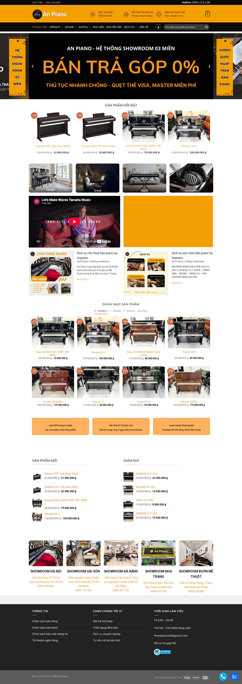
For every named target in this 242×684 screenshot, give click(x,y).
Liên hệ (143, 27)
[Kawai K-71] (98, 382)
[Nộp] (206, 27)
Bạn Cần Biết (53, 2)
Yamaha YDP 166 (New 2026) (53, 146)
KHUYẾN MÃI (114, 27)
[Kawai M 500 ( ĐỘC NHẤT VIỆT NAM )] (53, 333)
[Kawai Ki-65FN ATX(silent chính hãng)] (144, 333)
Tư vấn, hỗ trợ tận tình (106, 640)
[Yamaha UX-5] (98, 333)
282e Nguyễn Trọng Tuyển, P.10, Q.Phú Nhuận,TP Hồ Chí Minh (83, 581)
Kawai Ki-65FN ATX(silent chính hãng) (143, 354)
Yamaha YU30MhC (53, 401)
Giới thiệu (37, 2)
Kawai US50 (189, 352)
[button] (119, 96)
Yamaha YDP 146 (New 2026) (98, 146)
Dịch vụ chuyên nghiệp (107, 633)
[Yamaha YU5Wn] (189, 382)
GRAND (69, 27)
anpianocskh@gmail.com (172, 635)
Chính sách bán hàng (45, 621)
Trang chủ (39, 27)
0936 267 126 (121, 590)
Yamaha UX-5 (189, 146)
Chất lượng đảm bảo (105, 627)
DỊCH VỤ (129, 27)
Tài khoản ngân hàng (45, 640)
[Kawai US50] (189, 332)
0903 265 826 (46, 586)
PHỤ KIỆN (98, 27)
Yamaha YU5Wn (189, 401)
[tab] (101, 311)
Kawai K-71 (98, 401)
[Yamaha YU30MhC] (53, 382)
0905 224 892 (196, 591)
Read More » (82, 279)
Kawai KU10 (143, 401)
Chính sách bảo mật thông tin (50, 633)
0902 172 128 (83, 590)
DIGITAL (83, 27)
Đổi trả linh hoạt (103, 621)
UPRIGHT (54, 27)
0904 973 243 (158, 591)
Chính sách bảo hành (45, 627)
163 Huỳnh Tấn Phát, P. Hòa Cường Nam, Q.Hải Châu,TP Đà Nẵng (121, 581)
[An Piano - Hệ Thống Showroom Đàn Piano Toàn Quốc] (50, 15)
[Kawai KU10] (144, 382)
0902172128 (105, 15)
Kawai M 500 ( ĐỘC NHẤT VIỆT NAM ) (143, 147)
